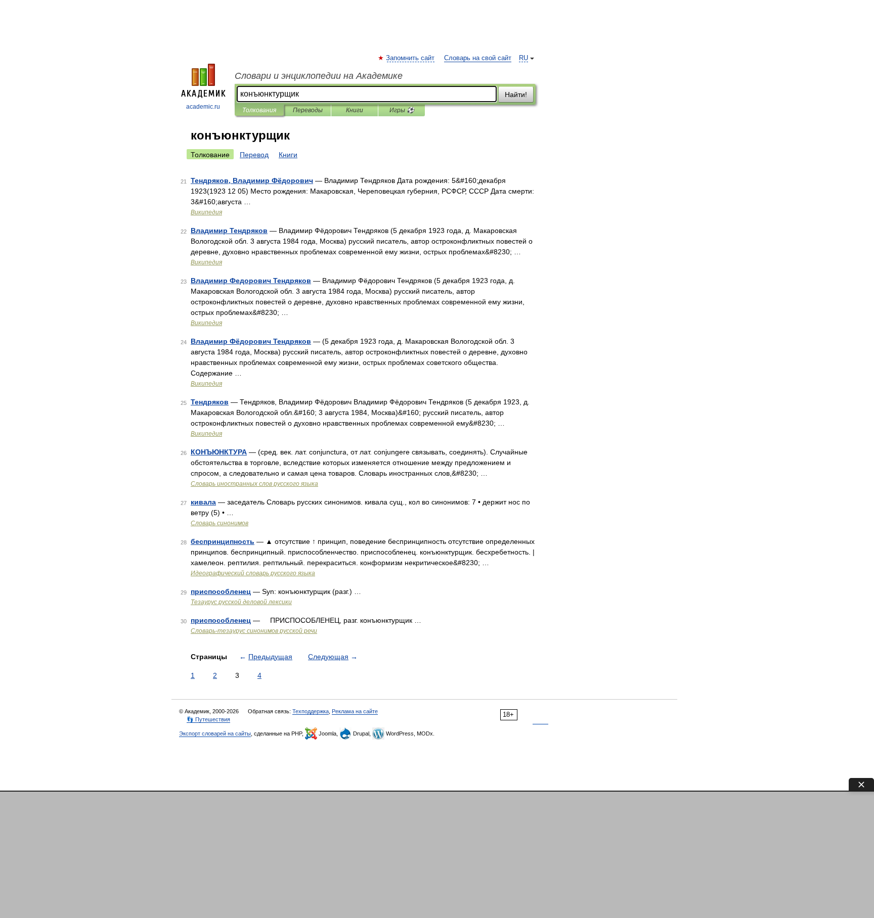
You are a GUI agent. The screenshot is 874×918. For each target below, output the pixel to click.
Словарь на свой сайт (477, 58)
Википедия (206, 212)
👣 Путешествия (208, 719)
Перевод (254, 155)
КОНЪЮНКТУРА (219, 452)
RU (523, 58)
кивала (203, 502)
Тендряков (210, 402)
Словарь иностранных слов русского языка (254, 483)
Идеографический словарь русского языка (253, 573)
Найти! (516, 94)
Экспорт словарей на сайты (215, 733)
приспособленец (221, 591)
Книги (354, 110)
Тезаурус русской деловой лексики (241, 602)
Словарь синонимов (219, 523)
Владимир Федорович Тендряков (251, 281)
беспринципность (222, 541)
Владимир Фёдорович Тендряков (251, 341)
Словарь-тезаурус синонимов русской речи (254, 630)
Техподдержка (310, 711)
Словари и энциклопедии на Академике (319, 76)
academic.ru (203, 106)
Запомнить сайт (410, 58)
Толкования (259, 110)
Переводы (308, 110)
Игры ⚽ (401, 110)
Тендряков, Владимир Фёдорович (252, 180)
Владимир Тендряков (229, 230)
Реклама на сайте (355, 711)
